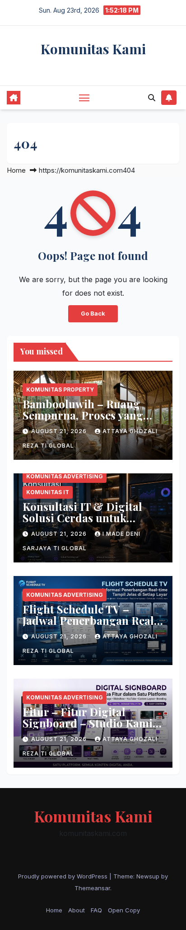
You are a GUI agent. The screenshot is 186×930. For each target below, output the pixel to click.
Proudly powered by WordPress (63, 876)
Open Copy (124, 910)
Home (16, 170)
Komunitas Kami (93, 49)
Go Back (93, 313)
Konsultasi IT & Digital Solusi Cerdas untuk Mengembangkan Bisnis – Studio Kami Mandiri (89, 523)
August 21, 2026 (59, 431)
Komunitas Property (60, 389)
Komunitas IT (47, 492)
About (76, 910)
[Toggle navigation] (84, 97)
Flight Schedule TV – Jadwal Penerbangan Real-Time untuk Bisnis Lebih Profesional (91, 626)
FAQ (96, 910)
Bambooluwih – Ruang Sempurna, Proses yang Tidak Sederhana (83, 415)
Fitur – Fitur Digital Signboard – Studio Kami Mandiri (88, 722)
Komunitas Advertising (64, 476)
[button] (151, 97)
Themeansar (92, 888)
